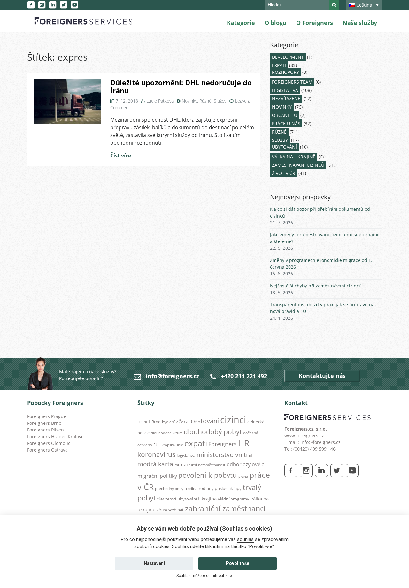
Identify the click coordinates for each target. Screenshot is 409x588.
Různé (205, 101)
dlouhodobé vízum (166, 433)
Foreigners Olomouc (48, 443)
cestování (205, 420)
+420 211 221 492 (244, 376)
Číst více (120, 155)
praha (243, 476)
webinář (176, 510)
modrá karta (155, 464)
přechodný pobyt (170, 488)
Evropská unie (171, 445)
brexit (143, 421)
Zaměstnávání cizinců (298, 165)
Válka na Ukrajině (293, 157)
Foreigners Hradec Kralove (55, 436)
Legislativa (285, 90)
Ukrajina (207, 498)
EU (155, 444)
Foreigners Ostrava (47, 450)
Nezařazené (286, 98)
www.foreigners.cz (304, 435)
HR (243, 443)
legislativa (186, 455)
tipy (238, 488)
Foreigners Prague (46, 416)
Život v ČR (283, 173)
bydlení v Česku (175, 421)
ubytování (187, 499)
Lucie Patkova (160, 101)
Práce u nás (286, 123)
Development (288, 57)
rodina (191, 488)
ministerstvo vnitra (224, 454)
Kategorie (241, 23)
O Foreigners (314, 23)
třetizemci (166, 499)
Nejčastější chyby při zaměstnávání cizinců (316, 286)
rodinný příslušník (216, 488)
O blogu (276, 23)
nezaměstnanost (211, 465)
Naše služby (360, 23)
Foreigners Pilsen (45, 430)
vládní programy (233, 499)
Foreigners (222, 444)
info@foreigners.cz (172, 376)
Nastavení (154, 563)
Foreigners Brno (44, 423)
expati (195, 443)
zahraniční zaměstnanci (225, 509)
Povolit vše (237, 563)
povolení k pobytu (207, 475)
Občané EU (284, 115)
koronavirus (156, 454)
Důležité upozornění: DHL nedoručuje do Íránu (181, 86)
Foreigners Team (292, 82)
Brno (156, 421)
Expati (279, 65)
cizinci (233, 419)
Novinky (189, 101)
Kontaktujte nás (322, 375)
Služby (220, 101)
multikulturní (185, 465)
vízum (162, 510)
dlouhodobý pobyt (213, 431)
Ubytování (284, 147)
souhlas (245, 539)
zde (228, 575)
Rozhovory (285, 72)
